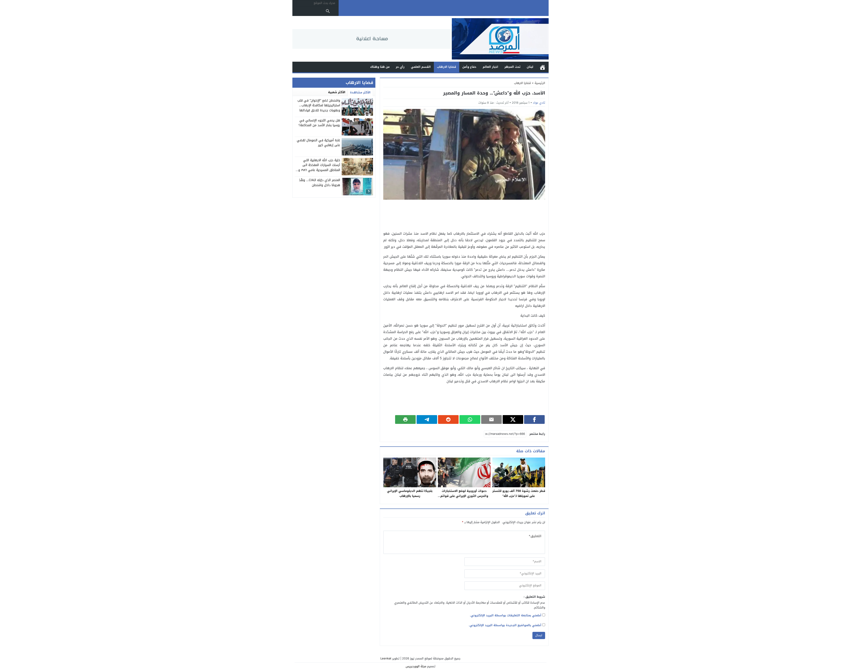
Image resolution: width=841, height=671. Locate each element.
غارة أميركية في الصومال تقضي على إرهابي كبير (318, 142)
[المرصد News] (500, 38)
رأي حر (400, 67)
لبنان (530, 67)
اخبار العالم (490, 67)
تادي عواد (539, 102)
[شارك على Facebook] (534, 419)
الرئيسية (542, 67)
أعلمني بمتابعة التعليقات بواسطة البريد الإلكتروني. (505, 615)
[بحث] (328, 11)
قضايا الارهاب (446, 67)
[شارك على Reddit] (448, 419)
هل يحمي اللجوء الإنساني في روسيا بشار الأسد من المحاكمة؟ (319, 122)
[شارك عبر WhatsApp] (470, 419)
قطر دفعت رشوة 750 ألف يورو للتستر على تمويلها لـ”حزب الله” (518, 493)
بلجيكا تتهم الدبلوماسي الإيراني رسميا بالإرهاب (410, 493)
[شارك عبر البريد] (491, 419)
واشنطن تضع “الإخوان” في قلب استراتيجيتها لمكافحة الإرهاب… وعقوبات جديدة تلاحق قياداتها (318, 105)
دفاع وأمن (469, 67)
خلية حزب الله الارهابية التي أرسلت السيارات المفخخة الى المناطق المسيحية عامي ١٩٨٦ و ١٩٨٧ (319, 167)
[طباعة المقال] (405, 419)
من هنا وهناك (380, 67)
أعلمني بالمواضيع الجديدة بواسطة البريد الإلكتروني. (505, 625)
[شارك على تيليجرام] (427, 419)
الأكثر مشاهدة (360, 92)
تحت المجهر (512, 67)
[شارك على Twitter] (513, 419)
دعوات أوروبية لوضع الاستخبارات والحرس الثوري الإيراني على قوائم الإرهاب (464, 496)
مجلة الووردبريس (416, 666)
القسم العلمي (421, 67)
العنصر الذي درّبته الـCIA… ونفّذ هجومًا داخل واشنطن (319, 182)
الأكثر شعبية (336, 92)
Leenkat (385, 658)
